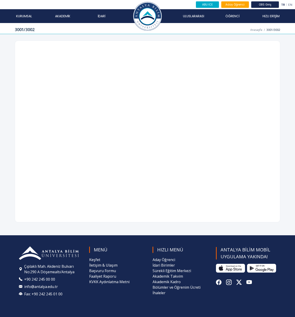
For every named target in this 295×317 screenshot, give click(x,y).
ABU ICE (207, 4)
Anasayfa (256, 30)
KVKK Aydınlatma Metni (109, 281)
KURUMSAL (24, 16)
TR (283, 4)
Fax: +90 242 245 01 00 (43, 294)
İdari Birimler (164, 265)
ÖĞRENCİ (232, 16)
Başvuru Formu (102, 270)
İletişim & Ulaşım (103, 265)
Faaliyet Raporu (102, 276)
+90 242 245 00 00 (39, 279)
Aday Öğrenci (235, 4)
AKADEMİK (62, 16)
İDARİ (101, 16)
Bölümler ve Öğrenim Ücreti (177, 287)
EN (290, 4)
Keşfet (94, 259)
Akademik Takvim (168, 276)
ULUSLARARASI (193, 16)
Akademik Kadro (167, 281)
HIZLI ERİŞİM (271, 16)
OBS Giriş (265, 4)
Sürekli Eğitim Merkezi (172, 270)
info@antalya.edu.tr (41, 286)
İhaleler (159, 292)
